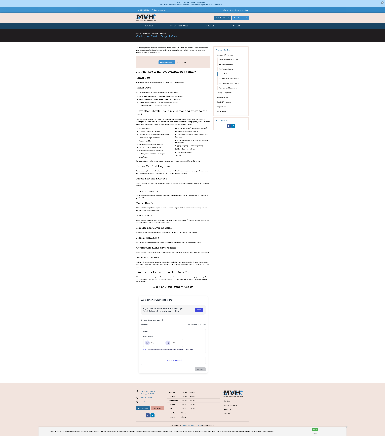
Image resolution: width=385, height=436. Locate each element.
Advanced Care (222, 97)
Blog (246, 10)
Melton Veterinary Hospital (192, 425)
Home (138, 33)
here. (273, 431)
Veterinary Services (223, 50)
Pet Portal (225, 10)
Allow (315, 429)
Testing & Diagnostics (224, 92)
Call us (178, 2)
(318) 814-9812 (182, 62)
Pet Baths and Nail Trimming (229, 83)
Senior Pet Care (224, 74)
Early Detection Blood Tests (228, 60)
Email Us (144, 402)
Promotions (239, 10)
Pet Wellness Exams (226, 64)
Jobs (231, 10)
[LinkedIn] (233, 126)
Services (149, 26)
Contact (235, 26)
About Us (209, 26)
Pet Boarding (221, 111)
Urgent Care (221, 107)
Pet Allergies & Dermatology (229, 78)
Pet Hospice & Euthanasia (228, 88)
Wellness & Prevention (158, 33)
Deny (315, 433)
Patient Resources (179, 26)
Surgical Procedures (224, 102)
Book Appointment (240, 18)
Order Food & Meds (222, 18)
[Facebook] (229, 126)
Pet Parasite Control (226, 69)
